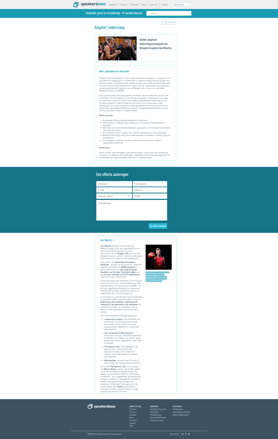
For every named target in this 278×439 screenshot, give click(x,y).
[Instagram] (182, 434)
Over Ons (133, 420)
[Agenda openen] (129, 196)
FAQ (131, 426)
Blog (131, 417)
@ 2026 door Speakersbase (98, 434)
